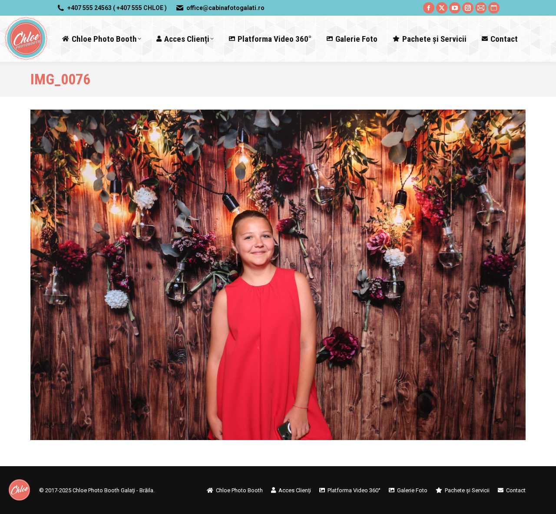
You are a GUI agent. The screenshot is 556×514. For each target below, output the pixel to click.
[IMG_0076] (278, 275)
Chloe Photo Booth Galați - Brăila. (114, 490)
